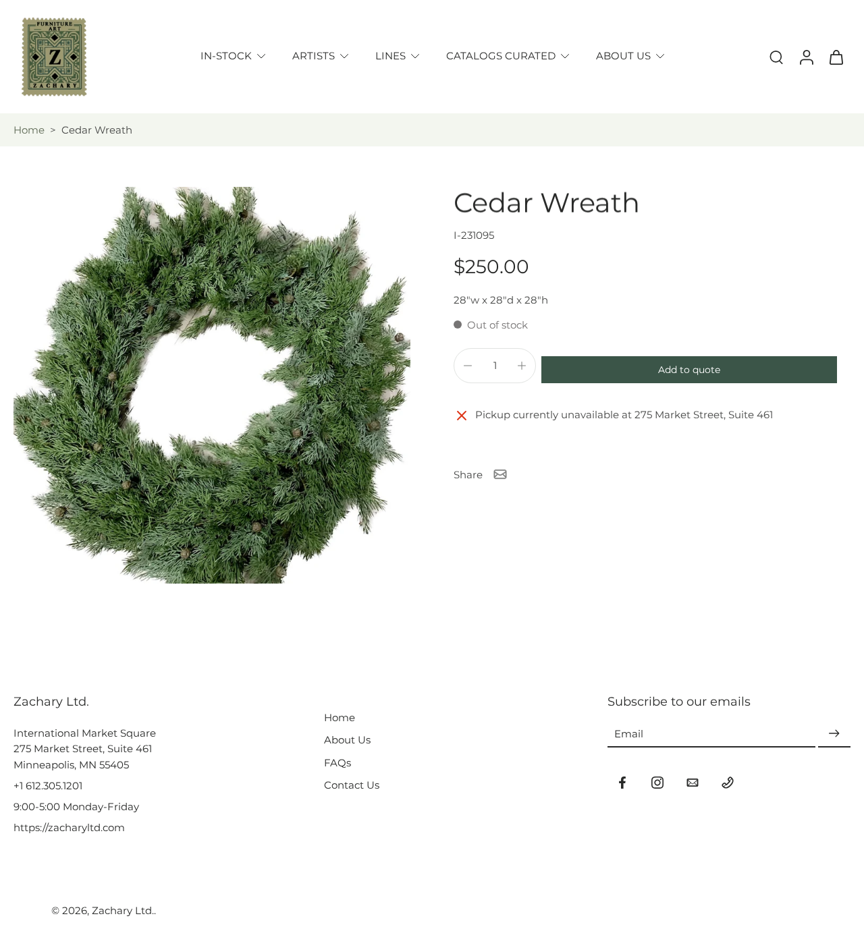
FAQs (337, 762)
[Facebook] (622, 782)
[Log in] (806, 56)
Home (29, 129)
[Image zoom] (212, 385)
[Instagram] (657, 782)
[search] (776, 56)
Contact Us (351, 785)
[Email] (692, 782)
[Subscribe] (834, 733)
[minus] (467, 365)
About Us (347, 739)
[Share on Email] (500, 474)
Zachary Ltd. (123, 910)
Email (628, 733)
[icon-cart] (835, 56)
